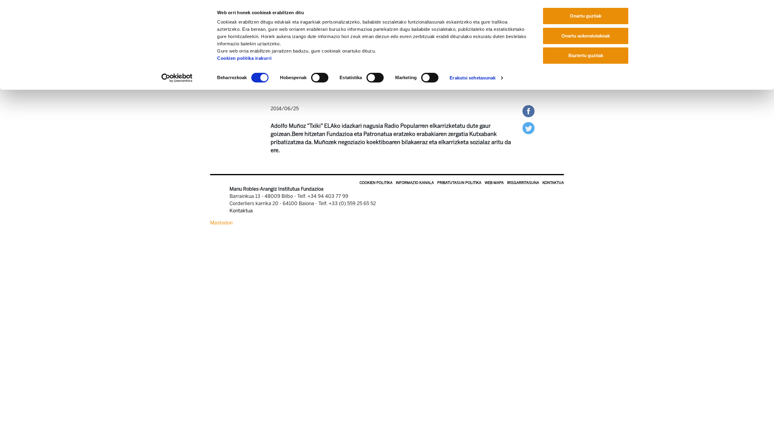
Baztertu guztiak (585, 55)
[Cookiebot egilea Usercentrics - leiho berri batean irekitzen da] (177, 77)
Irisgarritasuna (523, 183)
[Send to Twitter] (528, 127)
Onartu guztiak (585, 15)
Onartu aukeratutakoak (585, 35)
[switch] (319, 77)
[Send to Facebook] (528, 111)
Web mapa (494, 183)
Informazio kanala (415, 183)
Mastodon (221, 223)
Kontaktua (553, 183)
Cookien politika (375, 183)
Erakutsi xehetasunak (473, 77)
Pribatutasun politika (459, 183)
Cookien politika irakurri (244, 58)
